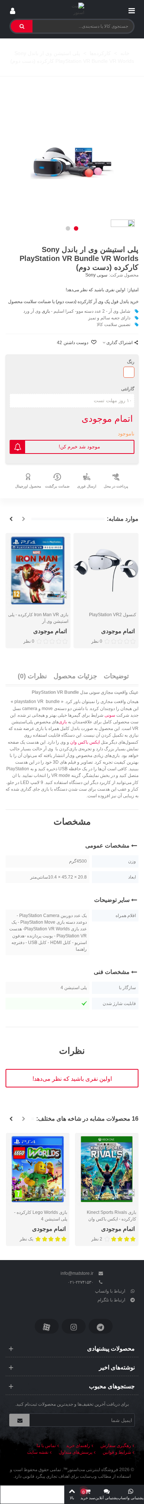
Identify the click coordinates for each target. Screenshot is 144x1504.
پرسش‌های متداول (75, 1452)
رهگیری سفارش (115, 1445)
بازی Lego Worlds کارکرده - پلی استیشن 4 (40, 1216)
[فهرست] (131, 9)
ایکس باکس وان (85, 742)
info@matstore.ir (77, 1273)
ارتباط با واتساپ (110, 1291)
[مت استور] (72, 9)
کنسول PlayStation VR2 (112, 614)
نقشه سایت (37, 1452)
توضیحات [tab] (116, 676)
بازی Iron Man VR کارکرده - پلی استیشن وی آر (38, 618)
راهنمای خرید (78, 1445)
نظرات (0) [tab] (32, 676)
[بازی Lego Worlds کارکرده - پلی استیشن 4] (37, 1169)
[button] (76, 228)
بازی (46, 311)
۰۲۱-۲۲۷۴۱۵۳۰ (80, 1282)
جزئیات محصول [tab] (75, 676)
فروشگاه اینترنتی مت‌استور (93, 1469)
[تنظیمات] (13, 9)
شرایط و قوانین (117, 1452)
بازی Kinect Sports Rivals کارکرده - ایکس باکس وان (111, 1216)
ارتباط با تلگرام (111, 1300)
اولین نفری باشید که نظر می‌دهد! (95, 289)
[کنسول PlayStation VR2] (105, 570)
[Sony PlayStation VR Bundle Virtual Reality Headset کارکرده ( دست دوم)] (72, 159)
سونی (109, 715)
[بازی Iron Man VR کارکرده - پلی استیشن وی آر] (38, 570)
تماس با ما (46, 1445)
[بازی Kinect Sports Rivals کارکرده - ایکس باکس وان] (106, 1169)
